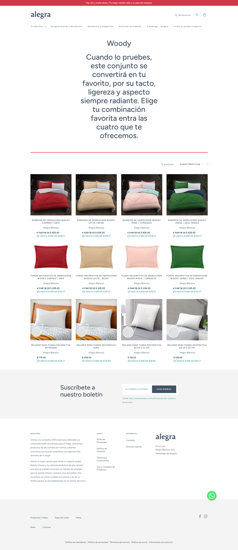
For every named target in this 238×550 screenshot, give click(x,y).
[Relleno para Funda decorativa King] (96, 319)
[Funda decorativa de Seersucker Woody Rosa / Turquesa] (141, 257)
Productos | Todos (39, 517)
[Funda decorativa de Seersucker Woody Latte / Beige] (96, 257)
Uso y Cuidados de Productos (106, 468)
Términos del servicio (120, 542)
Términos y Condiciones (103, 459)
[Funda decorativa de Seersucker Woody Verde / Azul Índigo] (187, 257)
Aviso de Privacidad (102, 440)
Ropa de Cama (62, 517)
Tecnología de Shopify (166, 453)
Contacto (130, 440)
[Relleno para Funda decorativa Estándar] (50, 319)
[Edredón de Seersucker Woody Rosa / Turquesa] (141, 194)
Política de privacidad (98, 542)
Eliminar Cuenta (133, 446)
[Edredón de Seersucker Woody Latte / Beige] (96, 194)
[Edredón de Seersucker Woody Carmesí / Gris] (50, 194)
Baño (32, 527)
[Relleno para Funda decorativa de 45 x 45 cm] (141, 319)
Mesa (78, 517)
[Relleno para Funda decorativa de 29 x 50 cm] (187, 319)
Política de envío (139, 542)
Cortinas (47, 527)
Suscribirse (164, 389)
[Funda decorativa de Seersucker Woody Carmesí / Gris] (50, 257)
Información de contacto (161, 542)
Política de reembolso (75, 542)
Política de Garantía (102, 450)
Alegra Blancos (162, 449)
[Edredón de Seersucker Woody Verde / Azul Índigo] (187, 194)
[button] (183, 15)
